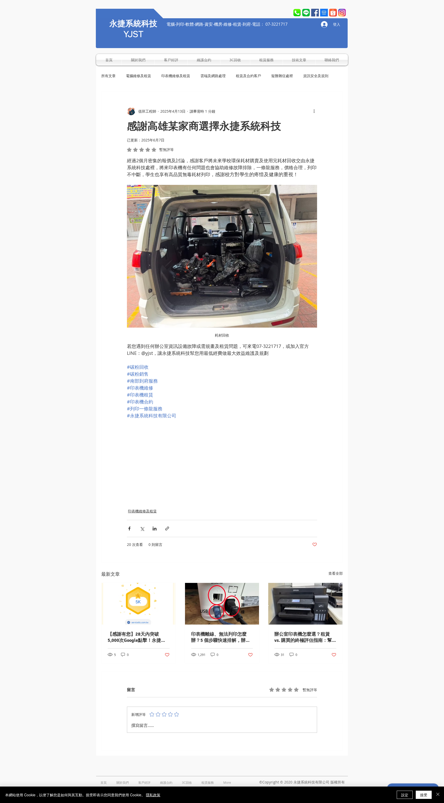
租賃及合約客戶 (248, 75)
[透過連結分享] (167, 528)
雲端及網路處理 (213, 75)
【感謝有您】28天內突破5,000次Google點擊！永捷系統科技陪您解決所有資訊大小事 (138, 637)
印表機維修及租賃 (175, 75)
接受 (423, 794)
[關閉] (438, 795)
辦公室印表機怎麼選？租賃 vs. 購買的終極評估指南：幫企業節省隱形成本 (303, 637)
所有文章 (108, 75)
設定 (404, 794)
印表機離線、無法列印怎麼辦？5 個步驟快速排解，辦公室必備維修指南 (220, 637)
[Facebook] (315, 12)
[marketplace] (324, 12)
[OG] (342, 12)
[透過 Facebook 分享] (129, 528)
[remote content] (222, 457)
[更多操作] (314, 111)
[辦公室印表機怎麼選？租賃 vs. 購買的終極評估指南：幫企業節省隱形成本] (305, 604)
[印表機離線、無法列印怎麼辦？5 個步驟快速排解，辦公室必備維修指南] (222, 604)
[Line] (306, 12)
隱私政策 (153, 794)
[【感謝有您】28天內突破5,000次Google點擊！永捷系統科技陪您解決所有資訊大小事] (138, 604)
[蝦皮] (333, 12)
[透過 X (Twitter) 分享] (142, 528)
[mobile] (297, 12)
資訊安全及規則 (315, 75)
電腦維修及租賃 (138, 75)
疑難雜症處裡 (282, 75)
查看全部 (335, 573)
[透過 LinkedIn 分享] (154, 528)
